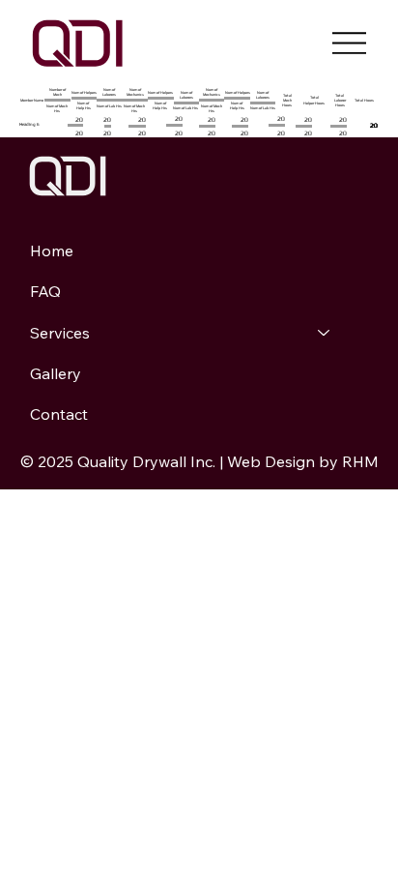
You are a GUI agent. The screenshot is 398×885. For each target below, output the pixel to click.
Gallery (55, 373)
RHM (360, 461)
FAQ (45, 291)
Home (51, 250)
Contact (59, 414)
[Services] (324, 332)
